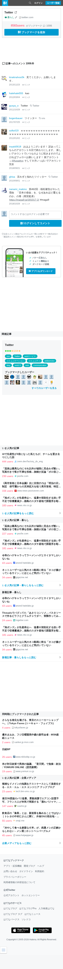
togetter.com (22, 620)
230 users (7, 476)
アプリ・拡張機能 (13, 866)
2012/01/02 (14, 138)
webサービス (30, 356)
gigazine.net (22, 577)
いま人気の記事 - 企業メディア (19, 777)
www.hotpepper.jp (24, 835)
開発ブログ (29, 866)
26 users (7, 757)
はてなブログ (10, 908)
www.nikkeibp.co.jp (25, 757)
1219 (15, 351)
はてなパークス (11, 919)
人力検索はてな (46, 908)
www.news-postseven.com (30, 490)
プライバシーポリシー (15, 877)
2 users (6, 742)
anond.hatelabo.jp (25, 563)
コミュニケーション (15, 361)
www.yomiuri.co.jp (25, 771)
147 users (7, 806)
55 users (7, 820)
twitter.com (27, 17)
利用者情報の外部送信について (19, 882)
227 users (7, 533)
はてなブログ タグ (13, 914)
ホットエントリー (31, 895)
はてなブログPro (27, 908)
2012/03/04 (14, 97)
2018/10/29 (14, 204)
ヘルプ (40, 866)
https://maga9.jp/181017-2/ (24, 200)
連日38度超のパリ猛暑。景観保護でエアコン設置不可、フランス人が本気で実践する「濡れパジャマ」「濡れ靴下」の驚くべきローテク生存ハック (30, 801)
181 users (7, 548)
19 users (7, 771)
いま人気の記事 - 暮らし (15, 520)
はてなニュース (32, 914)
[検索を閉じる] (30, 3)
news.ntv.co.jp (24, 505)
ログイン (38, 3)
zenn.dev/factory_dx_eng (30, 461)
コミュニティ (34, 361)
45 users (7, 835)
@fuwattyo (17, 160)
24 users (7, 620)
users (18, 25)
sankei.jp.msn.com (24, 742)
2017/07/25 (14, 122)
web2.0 (18, 365)
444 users (7, 461)
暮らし (10, 17)
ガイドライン (26, 871)
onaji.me (20, 820)
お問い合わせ (10, 871)
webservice (49, 361)
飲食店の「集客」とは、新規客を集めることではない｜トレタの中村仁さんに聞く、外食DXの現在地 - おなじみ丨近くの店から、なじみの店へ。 (31, 816)
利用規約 (39, 871)
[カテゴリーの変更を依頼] (16, 17)
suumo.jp (21, 806)
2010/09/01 (14, 181)
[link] (7, 377)
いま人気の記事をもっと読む (18, 513)
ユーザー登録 (53, 3)
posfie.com (22, 476)
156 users (7, 490)
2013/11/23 (14, 85)
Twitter (36, 106)
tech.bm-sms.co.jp (25, 791)
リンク (27, 85)
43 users (7, 563)
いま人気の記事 (10, 448)
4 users (6, 727)
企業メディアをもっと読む (16, 843)
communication (39, 365)
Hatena (32, 939)
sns (43, 118)
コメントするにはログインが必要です (30, 214)
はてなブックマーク (14, 860)
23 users (7, 791)
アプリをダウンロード (42, 271)
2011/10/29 (14, 110)
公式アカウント (11, 895)
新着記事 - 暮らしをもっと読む (19, 657)
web (27, 365)
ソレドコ (26, 919)
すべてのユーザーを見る (44, 388)
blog (8, 365)
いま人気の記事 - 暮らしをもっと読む (23, 585)
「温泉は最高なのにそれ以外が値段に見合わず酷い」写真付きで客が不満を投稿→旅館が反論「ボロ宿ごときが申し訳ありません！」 (31, 471)
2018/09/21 (14, 168)
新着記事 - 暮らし (12, 592)
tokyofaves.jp (21, 727)
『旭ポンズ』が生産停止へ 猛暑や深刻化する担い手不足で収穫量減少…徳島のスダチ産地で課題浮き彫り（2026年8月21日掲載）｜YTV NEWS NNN (31, 501)
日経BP (6, 749)
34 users (7, 577)
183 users (7, 505)
